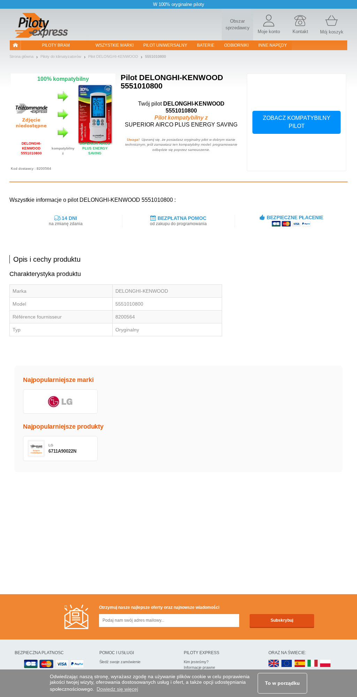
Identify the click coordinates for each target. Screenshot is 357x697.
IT (312, 663)
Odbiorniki (236, 45)
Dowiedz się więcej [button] (117, 689)
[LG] (60, 401)
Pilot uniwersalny (165, 45)
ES (299, 663)
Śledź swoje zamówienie (119, 662)
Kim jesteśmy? (196, 662)
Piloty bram (56, 45)
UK (274, 663)
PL (325, 663)
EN (287, 663)
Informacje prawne (199, 667)
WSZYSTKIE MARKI (115, 45)
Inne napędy (272, 45)
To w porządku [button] (282, 683)
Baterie (205, 45)
